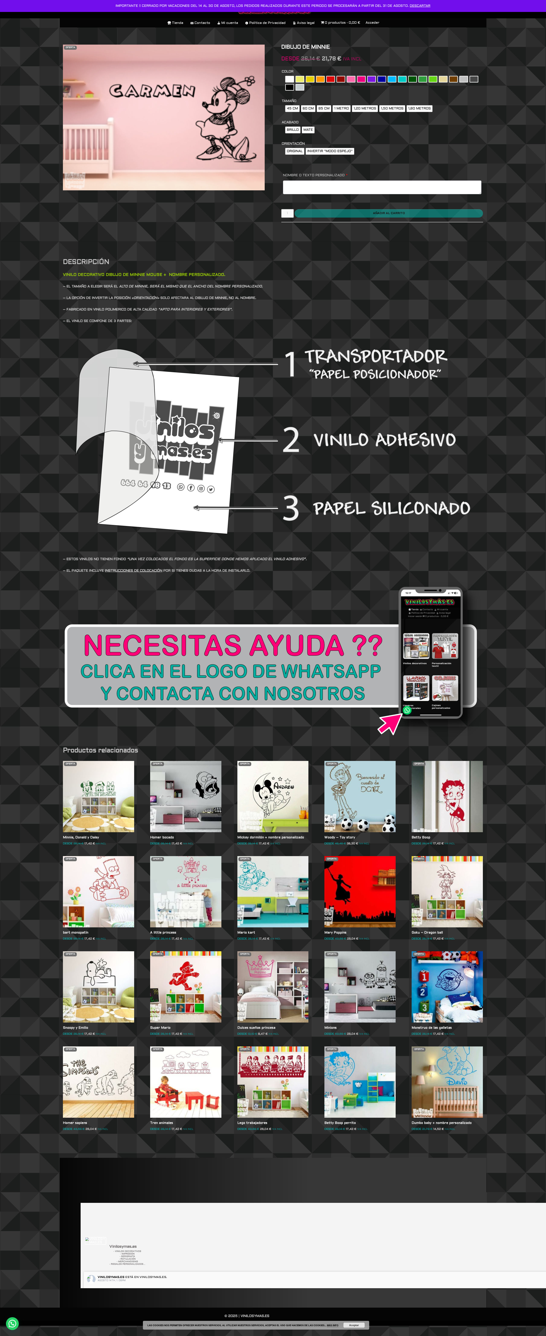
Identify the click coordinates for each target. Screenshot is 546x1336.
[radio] (289, 79)
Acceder (372, 22)
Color (287, 71)
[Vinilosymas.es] (95, 1241)
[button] (12, 1323)
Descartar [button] (420, 5)
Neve (67, 1330)
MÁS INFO (332, 1325)
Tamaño (289, 101)
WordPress (124, 1330)
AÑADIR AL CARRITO (389, 213)
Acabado (290, 122)
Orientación (293, 143)
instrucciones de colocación (133, 570)
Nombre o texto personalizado (315, 175)
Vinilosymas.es (111, 1277)
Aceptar (354, 1325)
